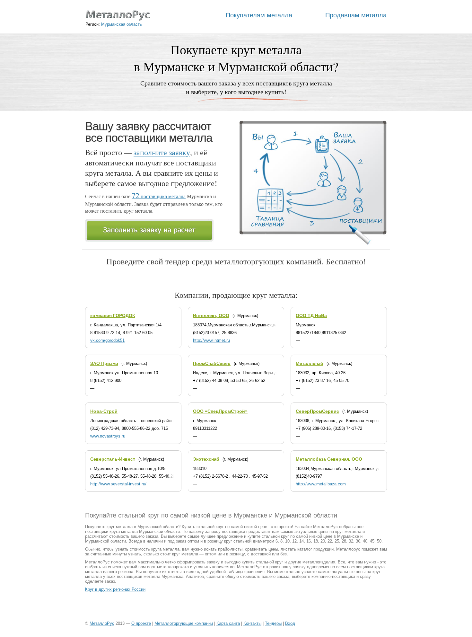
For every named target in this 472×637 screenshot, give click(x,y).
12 (294, 541)
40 (365, 541)
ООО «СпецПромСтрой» (220, 411)
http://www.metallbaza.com (321, 484)
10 (287, 541)
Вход (290, 623)
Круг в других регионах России (115, 589)
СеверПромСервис (317, 411)
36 (358, 541)
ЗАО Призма (104, 363)
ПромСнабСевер (212, 363)
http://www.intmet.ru (211, 340)
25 (337, 541)
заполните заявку (162, 152)
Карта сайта (228, 623)
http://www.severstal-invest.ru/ (118, 484)
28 (344, 541)
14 (301, 541)
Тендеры (273, 623)
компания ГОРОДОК (112, 315)
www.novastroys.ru (107, 436)
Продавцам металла (356, 15)
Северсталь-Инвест (112, 459)
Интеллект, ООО (211, 315)
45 (372, 541)
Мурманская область (121, 24)
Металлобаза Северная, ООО (329, 459)
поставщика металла (159, 196)
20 (322, 541)
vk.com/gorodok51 (107, 340)
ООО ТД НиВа (311, 315)
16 (308, 541)
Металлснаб (309, 363)
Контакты (252, 623)
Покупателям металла (259, 15)
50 (379, 541)
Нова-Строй (104, 411)
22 (330, 541)
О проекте (141, 623)
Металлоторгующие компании (183, 623)
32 (351, 541)
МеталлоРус (102, 623)
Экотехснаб (206, 459)
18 (315, 541)
